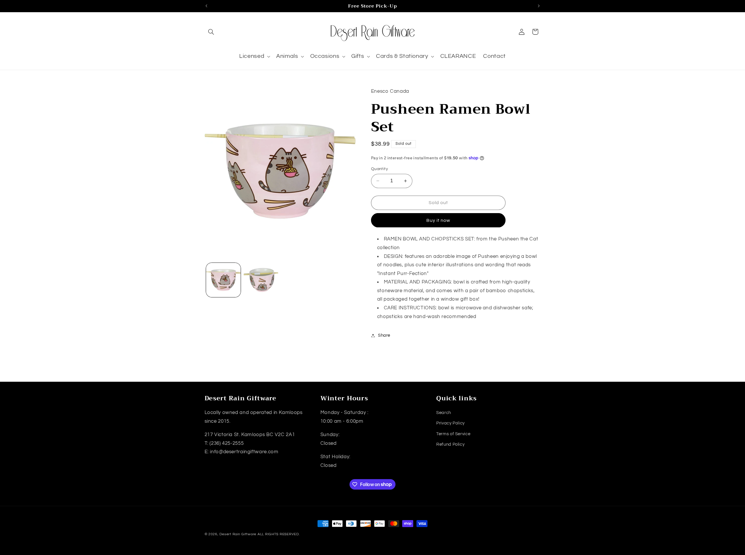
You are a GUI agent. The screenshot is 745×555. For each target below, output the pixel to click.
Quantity (379, 169)
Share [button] (384, 335)
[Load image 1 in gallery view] (223, 280)
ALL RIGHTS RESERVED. (279, 534)
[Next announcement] (538, 6)
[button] (211, 31)
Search (443, 413)
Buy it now (438, 220)
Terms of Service (453, 434)
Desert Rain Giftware (237, 534)
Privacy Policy (450, 423)
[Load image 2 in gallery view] (261, 280)
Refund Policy (450, 444)
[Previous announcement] (206, 6)
